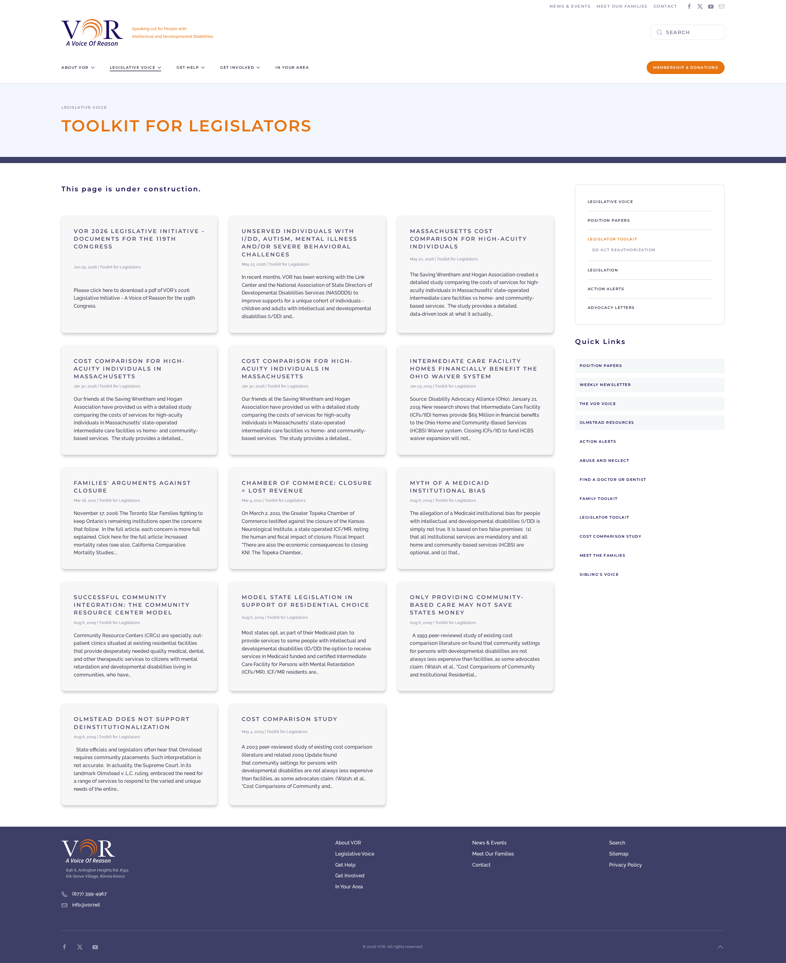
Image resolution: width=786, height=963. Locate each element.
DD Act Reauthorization (624, 250)
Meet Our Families (493, 854)
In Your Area (292, 67)
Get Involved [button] (237, 67)
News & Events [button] (570, 6)
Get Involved (349, 876)
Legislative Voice (610, 201)
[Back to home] (92, 32)
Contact (665, 6)
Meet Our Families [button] (622, 6)
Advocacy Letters (611, 307)
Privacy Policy (625, 865)
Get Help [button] (188, 67)
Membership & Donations (685, 67)
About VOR (348, 843)
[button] (720, 947)
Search (617, 843)
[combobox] (688, 32)
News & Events (489, 843)
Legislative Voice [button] (133, 67)
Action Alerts (606, 289)
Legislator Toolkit (612, 239)
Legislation (603, 270)
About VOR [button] (75, 67)
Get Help (345, 865)
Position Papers (609, 220)
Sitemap (618, 854)
